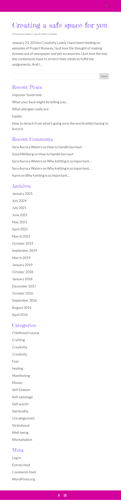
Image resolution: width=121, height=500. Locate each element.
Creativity (52, 34)
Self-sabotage (22, 397)
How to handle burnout (64, 147)
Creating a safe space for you (59, 25)
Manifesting (21, 375)
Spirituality (20, 411)
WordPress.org (23, 479)
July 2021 (19, 208)
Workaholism (22, 439)
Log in (16, 458)
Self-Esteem (21, 390)
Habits (17, 116)
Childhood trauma (25, 333)
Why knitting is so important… (69, 161)
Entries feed (21, 465)
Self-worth (20, 404)
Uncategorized (23, 418)
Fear (15, 361)
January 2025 (22, 193)
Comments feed (24, 472)
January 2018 (22, 279)
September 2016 (24, 300)
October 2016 (22, 293)
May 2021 (19, 222)
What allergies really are (30, 109)
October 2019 (22, 243)
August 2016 (21, 307)
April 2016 (20, 315)
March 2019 (21, 258)
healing (17, 368)
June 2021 (19, 215)
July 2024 (19, 201)
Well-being (20, 432)
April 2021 (20, 229)
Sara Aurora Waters (24, 34)
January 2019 (22, 265)
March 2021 (21, 236)
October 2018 (22, 272)
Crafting (18, 340)
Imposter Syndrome (27, 95)
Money (17, 383)
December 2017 (24, 286)
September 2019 (24, 250)
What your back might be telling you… (40, 102)
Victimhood (20, 425)
